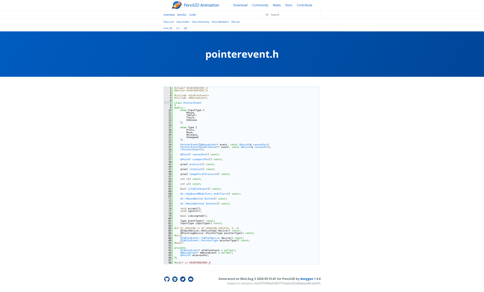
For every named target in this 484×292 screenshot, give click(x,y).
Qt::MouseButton (191, 198)
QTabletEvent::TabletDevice (200, 238)
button (209, 198)
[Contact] (190, 281)
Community (260, 5)
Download (240, 5)
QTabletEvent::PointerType (199, 240)
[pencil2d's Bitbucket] (175, 281)
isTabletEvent (198, 188)
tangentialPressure (203, 174)
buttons (211, 203)
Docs (288, 5)
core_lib (167, 28)
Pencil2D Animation (201, 5)
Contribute (304, 5)
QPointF (244, 144)
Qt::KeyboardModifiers (196, 193)
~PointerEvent (190, 149)
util (185, 28)
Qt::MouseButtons (192, 203)
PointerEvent (192, 102)
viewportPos (200, 159)
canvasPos (260, 144)
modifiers (220, 193)
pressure (195, 164)
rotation (195, 169)
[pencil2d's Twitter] (183, 281)
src (178, 28)
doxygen (306, 279)
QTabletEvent (209, 147)
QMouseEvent (208, 144)
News (277, 5)
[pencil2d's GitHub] (167, 281)
